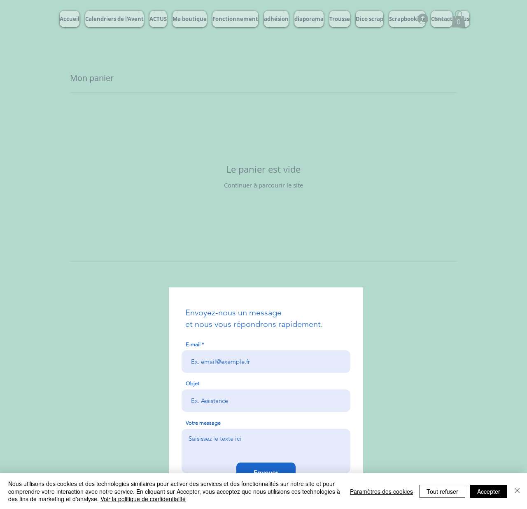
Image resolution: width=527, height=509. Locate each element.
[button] (458, 19)
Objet (192, 383)
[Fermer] (517, 491)
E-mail (193, 344)
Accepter (488, 491)
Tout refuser (442, 491)
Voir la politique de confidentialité (143, 499)
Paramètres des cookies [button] (381, 491)
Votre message (203, 423)
